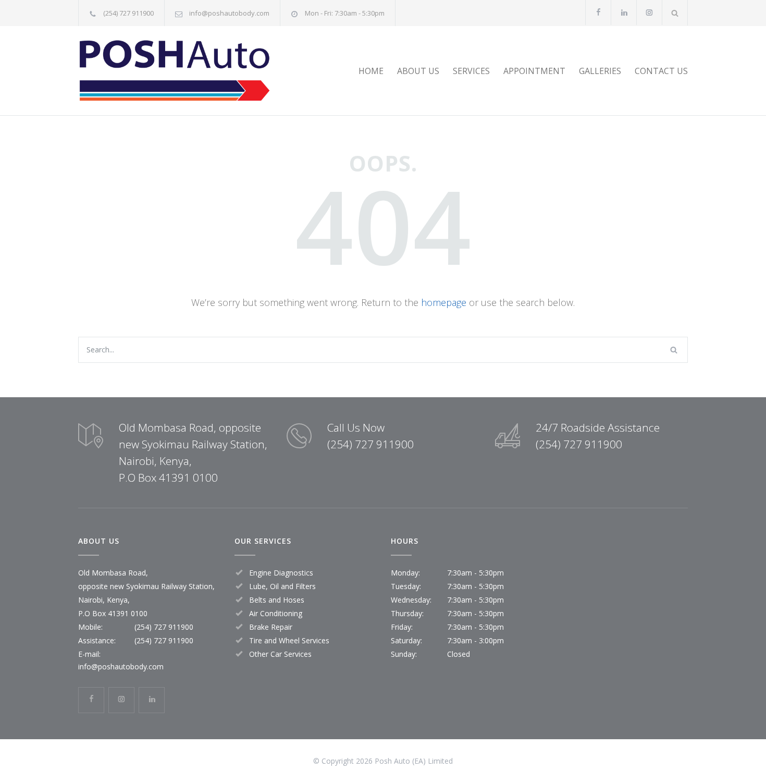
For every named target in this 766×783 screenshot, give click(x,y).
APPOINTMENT (534, 71)
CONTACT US (661, 71)
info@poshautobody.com (229, 13)
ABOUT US (418, 71)
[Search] (675, 13)
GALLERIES (600, 71)
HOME (371, 71)
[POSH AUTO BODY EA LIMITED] (174, 71)
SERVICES (471, 71)
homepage (443, 302)
